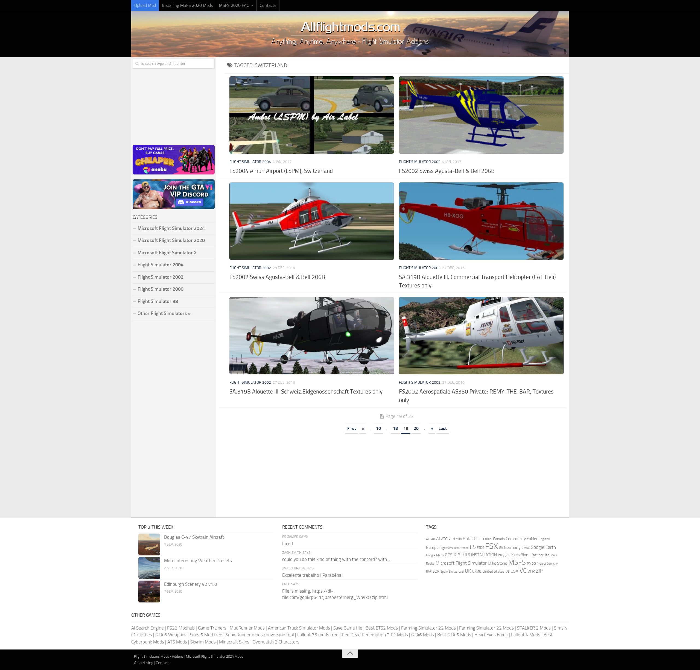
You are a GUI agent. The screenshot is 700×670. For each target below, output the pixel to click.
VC (523, 570)
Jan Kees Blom (517, 554)
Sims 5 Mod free (206, 634)
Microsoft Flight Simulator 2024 (171, 228)
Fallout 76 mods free (318, 634)
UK (468, 571)
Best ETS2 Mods (382, 628)
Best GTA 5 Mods (454, 634)
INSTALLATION (484, 554)
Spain (444, 571)
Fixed (287, 543)
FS (473, 547)
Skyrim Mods (203, 642)
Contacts (268, 5)
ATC (444, 539)
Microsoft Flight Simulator (461, 563)
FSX (491, 546)
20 (416, 428)
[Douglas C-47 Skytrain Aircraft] (149, 544)
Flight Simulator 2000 (160, 289)
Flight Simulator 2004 (250, 161)
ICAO (459, 555)
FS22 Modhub (181, 628)
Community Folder (522, 538)
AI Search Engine (147, 628)
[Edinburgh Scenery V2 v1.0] (149, 591)
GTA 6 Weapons (170, 634)
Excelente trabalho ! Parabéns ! (312, 575)
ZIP (539, 571)
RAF (428, 571)
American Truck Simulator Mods (299, 628)
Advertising (143, 662)
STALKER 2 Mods (534, 628)
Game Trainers (212, 628)
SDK (436, 571)
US (507, 571)
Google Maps (435, 555)
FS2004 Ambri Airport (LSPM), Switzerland (281, 170)
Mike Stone (497, 563)
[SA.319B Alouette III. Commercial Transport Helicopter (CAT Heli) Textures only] (481, 221)
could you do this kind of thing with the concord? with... (336, 559)
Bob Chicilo (473, 538)
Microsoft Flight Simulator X (167, 253)
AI (438, 538)
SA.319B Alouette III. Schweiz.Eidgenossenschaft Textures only (306, 391)
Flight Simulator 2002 (420, 161)
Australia (455, 539)
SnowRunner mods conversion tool (260, 634)
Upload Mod (145, 5)
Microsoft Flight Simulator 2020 (171, 240)
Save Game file (347, 628)
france (464, 548)
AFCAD (430, 539)
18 (395, 428)
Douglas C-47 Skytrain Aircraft (194, 537)
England (544, 539)
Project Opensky (547, 564)
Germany (512, 547)
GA (501, 548)
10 (378, 428)
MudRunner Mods (247, 628)
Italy (501, 555)
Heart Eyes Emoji (491, 634)
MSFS (517, 562)
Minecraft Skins (234, 642)
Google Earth (543, 547)
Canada (499, 539)
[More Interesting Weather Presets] (149, 568)
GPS (449, 554)
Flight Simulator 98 (158, 301)
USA (514, 571)
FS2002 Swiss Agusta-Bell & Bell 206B (447, 170)
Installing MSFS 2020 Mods (187, 5)
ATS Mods (177, 642)
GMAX (526, 548)
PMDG (531, 564)
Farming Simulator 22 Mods (428, 628)
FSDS (480, 548)
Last (443, 428)
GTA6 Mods (422, 634)
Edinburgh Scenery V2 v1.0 (190, 584)
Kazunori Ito (540, 555)
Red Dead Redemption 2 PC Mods (375, 634)
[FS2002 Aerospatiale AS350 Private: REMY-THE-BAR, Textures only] (481, 335)
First (351, 428)
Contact (162, 662)
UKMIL (477, 571)
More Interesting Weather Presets (198, 560)
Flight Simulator (449, 548)
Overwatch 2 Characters (276, 642)
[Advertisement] (396, 473)
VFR (531, 571)
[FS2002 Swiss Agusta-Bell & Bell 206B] (481, 115)
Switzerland (456, 571)
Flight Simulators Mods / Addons (158, 656)
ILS (467, 554)
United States (493, 571)
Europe (432, 547)
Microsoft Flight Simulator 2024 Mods (214, 656)
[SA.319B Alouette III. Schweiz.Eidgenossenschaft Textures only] (311, 335)
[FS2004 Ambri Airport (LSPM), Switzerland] (311, 115)
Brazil (488, 539)
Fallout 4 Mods (525, 634)
